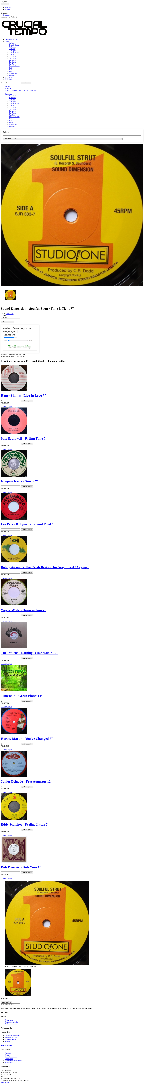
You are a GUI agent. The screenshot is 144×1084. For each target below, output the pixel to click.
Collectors (12, 47)
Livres (11, 71)
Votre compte (6, 1045)
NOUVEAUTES (11, 39)
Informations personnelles (13, 1061)
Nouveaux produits (11, 1022)
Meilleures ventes (11, 1024)
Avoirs (7, 1055)
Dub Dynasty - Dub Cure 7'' (21, 867)
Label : (3, 314)
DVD (11, 70)
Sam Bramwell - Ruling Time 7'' (24, 438)
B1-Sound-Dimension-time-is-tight (19, 348)
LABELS (8, 79)
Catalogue (10, 43)
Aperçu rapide (6, 406)
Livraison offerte (10, 1039)
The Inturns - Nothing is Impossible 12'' (29, 653)
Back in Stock (14, 45)
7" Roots (12, 49)
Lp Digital (12, 62)
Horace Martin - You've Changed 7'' (27, 738)
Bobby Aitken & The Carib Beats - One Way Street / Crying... (45, 567)
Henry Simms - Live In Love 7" (23, 395)
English (7, 9)
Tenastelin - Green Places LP (21, 696)
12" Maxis (12, 58)
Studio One (9, 314)
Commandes (9, 1059)
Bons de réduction (11, 1057)
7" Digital (12, 51)
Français (8, 7)
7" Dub (11, 54)
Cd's (10, 68)
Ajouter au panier (7, 322)
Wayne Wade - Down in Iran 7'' (23, 610)
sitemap (7, 1041)
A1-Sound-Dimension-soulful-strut (19, 346)
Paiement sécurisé (11, 1037)
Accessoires (13, 73)
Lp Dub (12, 64)
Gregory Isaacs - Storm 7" (20, 481)
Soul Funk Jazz (14, 66)
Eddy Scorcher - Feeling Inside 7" (25, 824)
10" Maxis (12, 56)
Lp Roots (12, 60)
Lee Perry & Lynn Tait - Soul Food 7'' (28, 524)
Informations (5, 1082)
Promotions (9, 1020)
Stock (7, 41)
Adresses (8, 1053)
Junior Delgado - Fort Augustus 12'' (26, 781)
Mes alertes (9, 1062)
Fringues (12, 75)
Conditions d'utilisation (12, 1035)
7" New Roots (14, 52)
